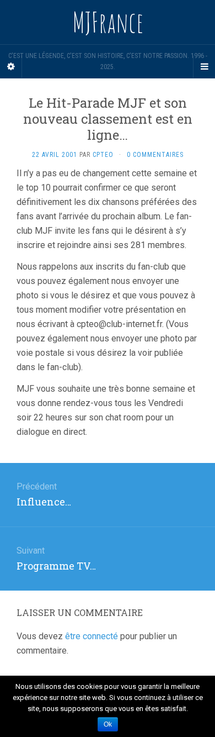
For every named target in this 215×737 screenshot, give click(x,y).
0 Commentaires (155, 155)
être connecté (91, 636)
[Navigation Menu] (204, 67)
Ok (108, 724)
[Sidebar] (11, 67)
